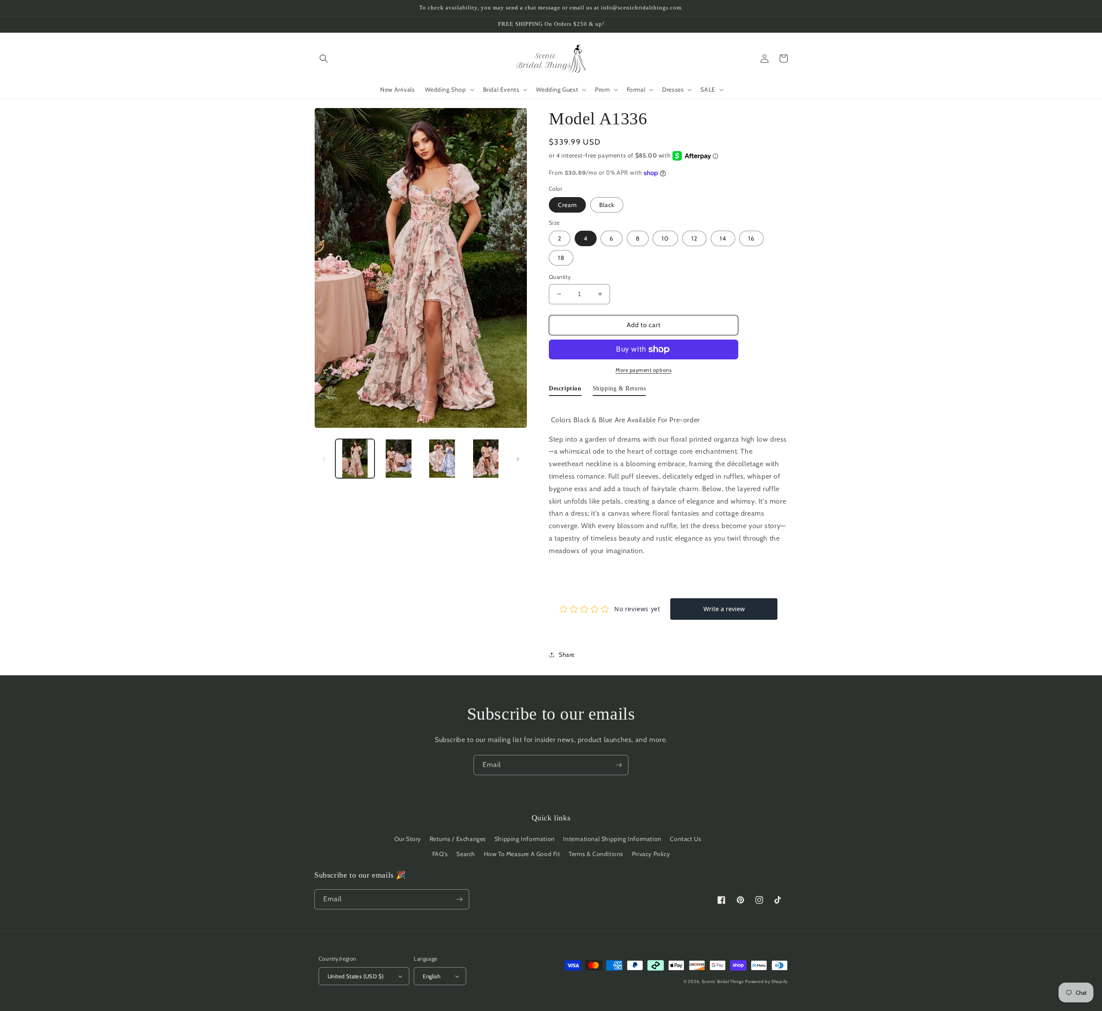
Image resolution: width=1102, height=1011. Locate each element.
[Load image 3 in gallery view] (442, 458)
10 (665, 238)
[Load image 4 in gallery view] (485, 458)
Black (606, 205)
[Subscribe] (618, 765)
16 (751, 238)
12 (694, 238)
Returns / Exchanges (458, 839)
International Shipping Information (612, 839)
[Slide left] (323, 458)
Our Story (407, 839)
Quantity (560, 276)
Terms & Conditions (596, 854)
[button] (323, 58)
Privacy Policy (651, 854)
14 (723, 238)
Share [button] (567, 655)
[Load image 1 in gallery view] (355, 458)
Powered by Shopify (766, 981)
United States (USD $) (356, 976)
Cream (567, 205)
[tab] (565, 390)
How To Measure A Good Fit (522, 854)
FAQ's (440, 854)
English (431, 976)
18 (561, 258)
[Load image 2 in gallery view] (398, 458)
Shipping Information (525, 839)
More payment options (644, 370)
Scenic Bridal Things (723, 981)
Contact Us (685, 839)
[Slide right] (517, 458)
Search (465, 854)
